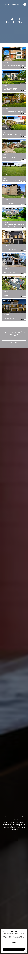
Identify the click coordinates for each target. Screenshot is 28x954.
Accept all (14, 950)
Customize (14, 946)
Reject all (14, 942)
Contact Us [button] (14, 834)
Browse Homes (14, 342)
